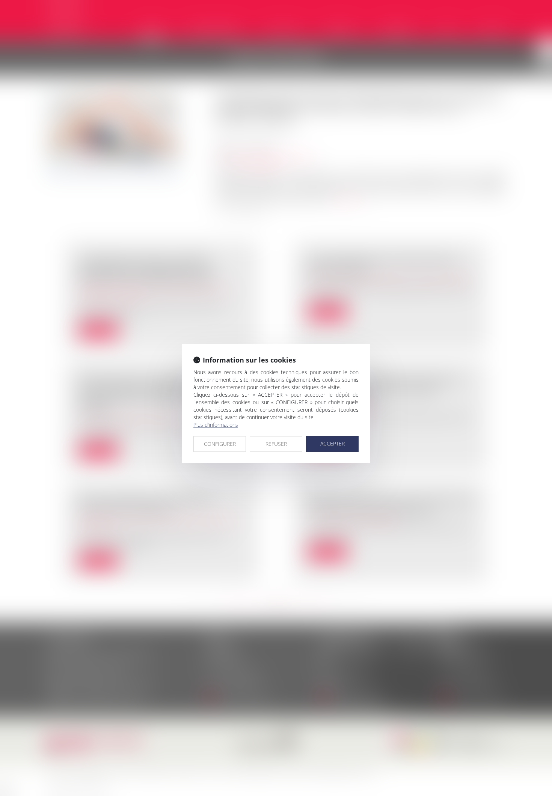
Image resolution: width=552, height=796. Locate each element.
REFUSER (276, 443)
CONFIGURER (220, 443)
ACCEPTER (332, 443)
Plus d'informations (215, 424)
